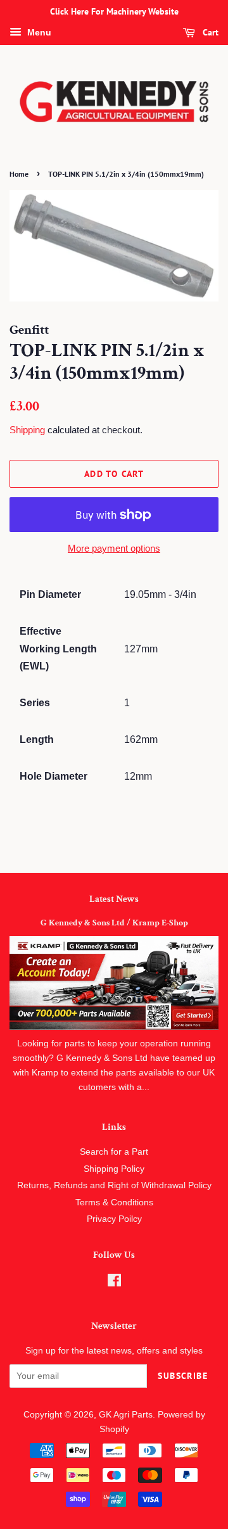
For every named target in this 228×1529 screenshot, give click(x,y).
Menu (38, 32)
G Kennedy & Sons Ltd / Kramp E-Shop (114, 923)
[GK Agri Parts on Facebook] (114, 1283)
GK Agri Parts (126, 1414)
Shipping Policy (114, 1169)
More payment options (114, 548)
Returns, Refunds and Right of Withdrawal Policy (114, 1185)
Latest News (114, 899)
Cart (209, 32)
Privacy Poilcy (114, 1219)
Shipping (27, 429)
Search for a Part (114, 1152)
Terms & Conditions (114, 1202)
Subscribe (183, 1375)
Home (19, 174)
